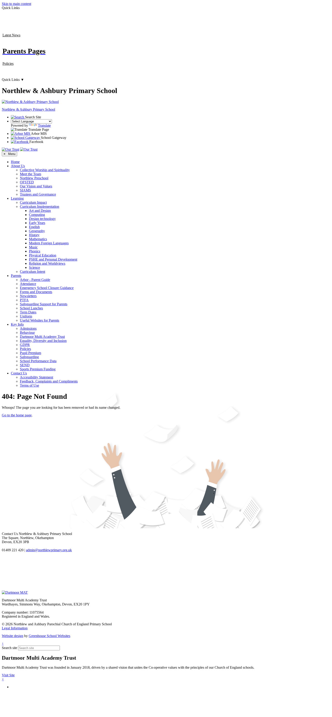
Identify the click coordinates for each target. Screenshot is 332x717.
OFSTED (27, 182)
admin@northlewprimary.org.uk (49, 550)
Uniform (26, 316)
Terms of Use (29, 385)
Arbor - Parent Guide (35, 280)
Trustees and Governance (38, 194)
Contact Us (19, 373)
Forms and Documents (36, 292)
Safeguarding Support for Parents (43, 304)
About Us (18, 166)
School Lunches (31, 308)
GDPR (25, 345)
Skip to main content (16, 4)
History (34, 235)
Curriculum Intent (32, 271)
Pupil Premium (30, 353)
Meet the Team (30, 174)
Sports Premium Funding (38, 369)
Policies (8, 63)
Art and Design (40, 211)
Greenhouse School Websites (49, 636)
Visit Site (8, 675)
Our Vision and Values (36, 186)
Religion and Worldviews (47, 263)
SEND (25, 365)
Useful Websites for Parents (39, 320)
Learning (17, 198)
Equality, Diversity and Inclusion (43, 341)
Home (15, 162)
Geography (37, 231)
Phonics (34, 251)
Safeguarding (29, 357)
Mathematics (38, 239)
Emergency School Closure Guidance (47, 288)
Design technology (42, 219)
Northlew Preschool (34, 178)
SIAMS (25, 190)
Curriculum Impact (33, 202)
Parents (16, 276)
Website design (12, 636)
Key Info (17, 324)
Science (34, 267)
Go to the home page (17, 415)
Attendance (28, 284)
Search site (9, 648)
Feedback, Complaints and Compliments (49, 381)
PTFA (24, 300)
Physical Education (42, 255)
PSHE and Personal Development (53, 259)
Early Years (37, 223)
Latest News (11, 35)
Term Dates (28, 312)
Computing (37, 215)
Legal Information (15, 628)
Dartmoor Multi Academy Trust (42, 337)
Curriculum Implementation (39, 206)
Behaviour (27, 332)
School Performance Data (38, 361)
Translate (44, 125)
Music (33, 247)
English (34, 227)
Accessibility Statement (36, 377)
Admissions (28, 328)
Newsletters (28, 296)
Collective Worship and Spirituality (45, 170)
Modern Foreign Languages (49, 243)
